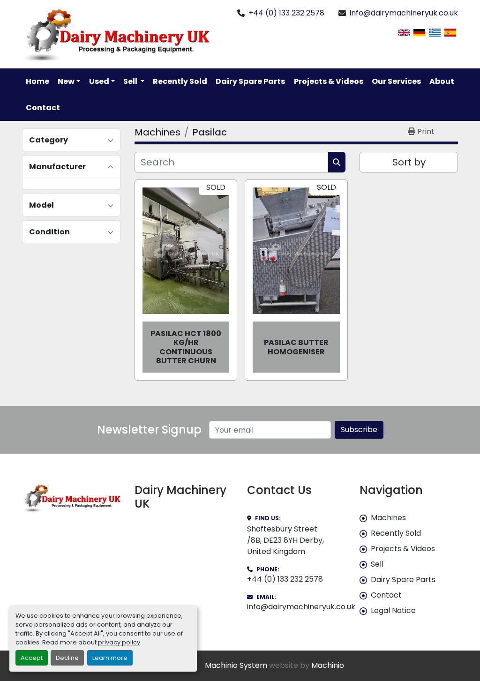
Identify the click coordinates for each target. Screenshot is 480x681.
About (441, 81)
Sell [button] (131, 81)
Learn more (110, 658)
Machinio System (236, 665)
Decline (67, 658)
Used (99, 81)
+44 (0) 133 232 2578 (286, 12)
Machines (388, 517)
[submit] (336, 162)
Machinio (327, 665)
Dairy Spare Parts (250, 81)
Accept (32, 658)
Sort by (409, 162)
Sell (377, 564)
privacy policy (119, 642)
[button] (69, 81)
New (66, 81)
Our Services (396, 81)
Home (37, 81)
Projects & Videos (328, 81)
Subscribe (359, 429)
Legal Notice (393, 610)
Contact (43, 107)
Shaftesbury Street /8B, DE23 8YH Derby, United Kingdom (285, 540)
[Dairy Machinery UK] (71, 498)
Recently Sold (180, 81)
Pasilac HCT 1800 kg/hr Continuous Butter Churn (185, 347)
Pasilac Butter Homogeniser (296, 347)
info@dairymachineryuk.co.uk (404, 12)
